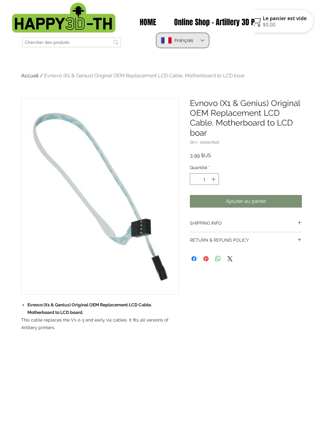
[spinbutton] (204, 179)
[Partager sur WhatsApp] (218, 259)
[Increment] (214, 179)
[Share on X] (230, 259)
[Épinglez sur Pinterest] (206, 259)
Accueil (29, 76)
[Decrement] (195, 179)
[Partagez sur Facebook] (194, 259)
